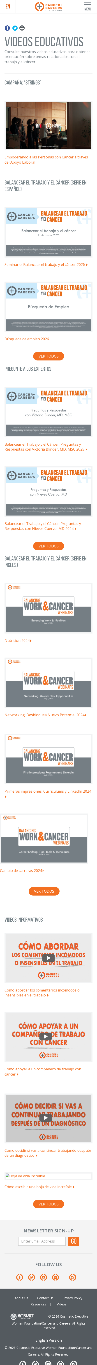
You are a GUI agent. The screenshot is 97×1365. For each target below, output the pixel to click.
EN (8, 6)
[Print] (22, 28)
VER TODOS (49, 356)
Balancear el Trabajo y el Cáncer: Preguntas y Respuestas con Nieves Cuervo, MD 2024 (43, 526)
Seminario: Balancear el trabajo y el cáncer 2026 (45, 264)
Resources (38, 1304)
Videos (62, 1304)
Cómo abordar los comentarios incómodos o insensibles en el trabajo (42, 993)
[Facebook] (8, 28)
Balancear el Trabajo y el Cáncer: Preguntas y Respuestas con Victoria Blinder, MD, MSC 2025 (45, 447)
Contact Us (45, 1298)
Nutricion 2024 (17, 640)
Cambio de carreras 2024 (21, 870)
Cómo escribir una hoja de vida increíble (39, 1186)
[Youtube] (45, 1278)
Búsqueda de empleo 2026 (27, 338)
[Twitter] (15, 28)
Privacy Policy (72, 1298)
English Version (48, 1340)
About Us (21, 1298)
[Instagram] (72, 1278)
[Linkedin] (57, 1278)
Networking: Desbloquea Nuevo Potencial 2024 (44, 714)
